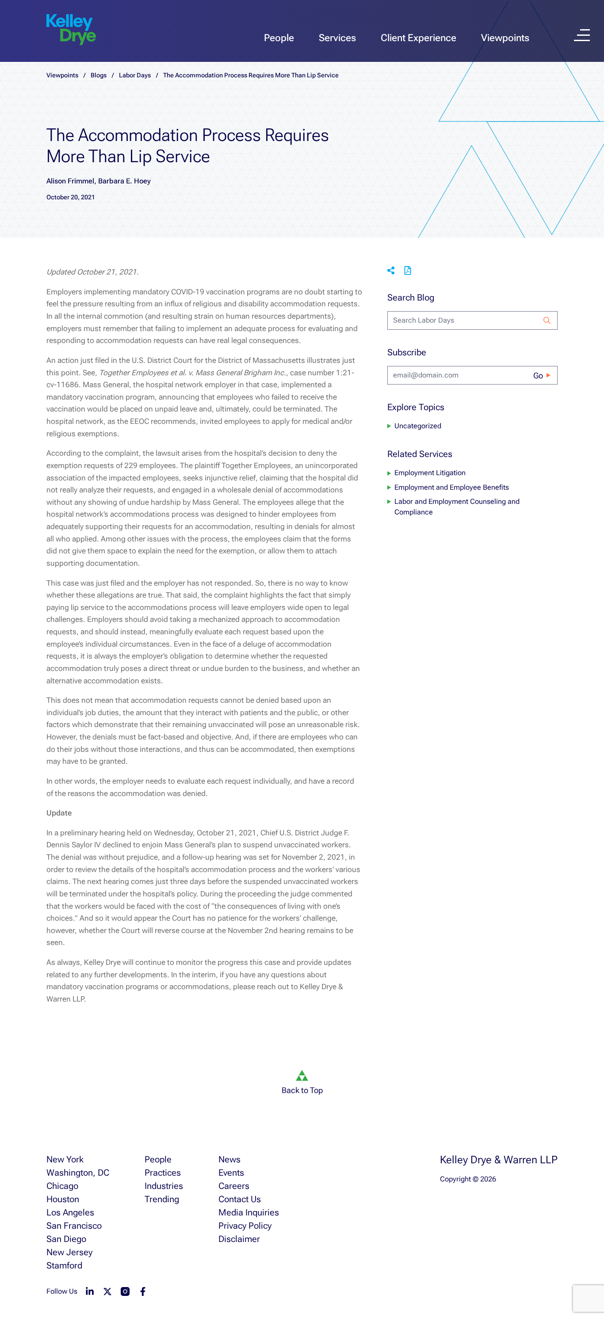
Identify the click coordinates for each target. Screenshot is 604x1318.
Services (337, 37)
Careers (233, 1186)
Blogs (99, 75)
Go (538, 375)
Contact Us (239, 1199)
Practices (163, 1172)
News (229, 1159)
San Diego (66, 1239)
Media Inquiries (248, 1212)
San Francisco (74, 1225)
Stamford (64, 1265)
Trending (162, 1199)
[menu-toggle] (581, 35)
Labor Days (135, 75)
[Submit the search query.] (547, 320)
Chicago (62, 1186)
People (279, 37)
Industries (164, 1186)
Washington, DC (77, 1172)
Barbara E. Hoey (124, 181)
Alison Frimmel (70, 181)
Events (231, 1172)
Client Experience (418, 37)
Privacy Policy (244, 1225)
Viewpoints (505, 37)
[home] (71, 30)
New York (65, 1159)
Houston (62, 1199)
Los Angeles (70, 1212)
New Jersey (69, 1252)
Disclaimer (239, 1239)
